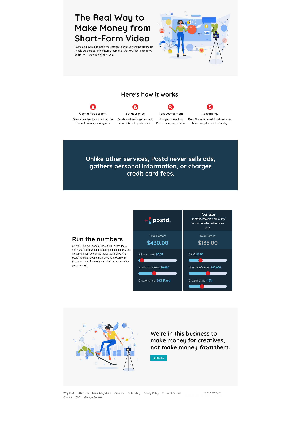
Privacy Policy (151, 393)
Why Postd (69, 393)
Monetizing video (101, 393)
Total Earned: (157, 236)
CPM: (196, 254)
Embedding (134, 393)
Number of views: (153, 267)
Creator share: (154, 280)
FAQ (77, 397)
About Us (84, 393)
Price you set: (150, 254)
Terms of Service (171, 393)
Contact (67, 397)
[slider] (142, 260)
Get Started (158, 358)
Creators (119, 393)
